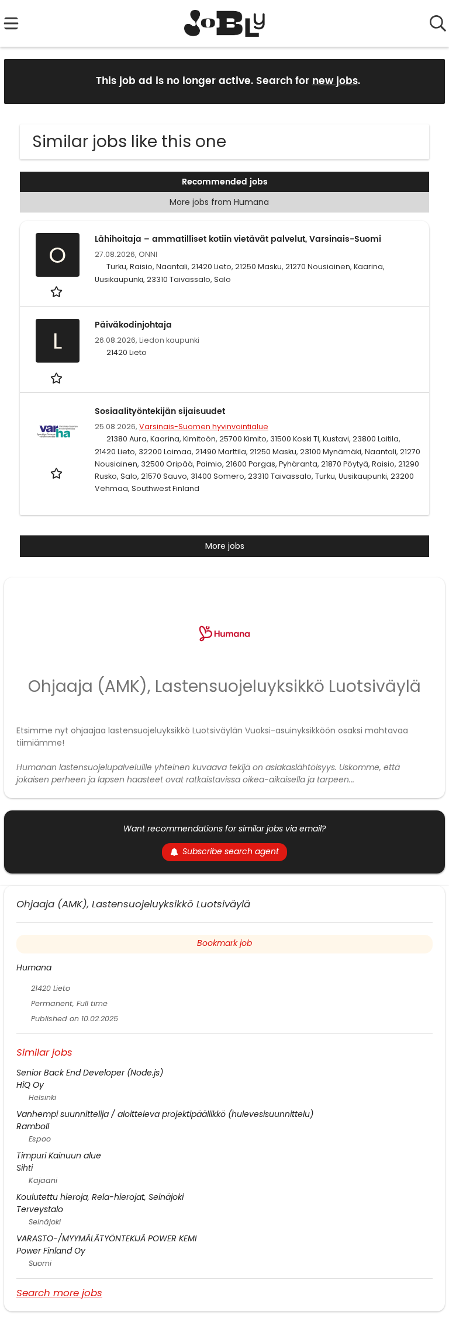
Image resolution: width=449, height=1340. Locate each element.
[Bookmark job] (57, 291)
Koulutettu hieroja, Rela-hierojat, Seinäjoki (100, 1197)
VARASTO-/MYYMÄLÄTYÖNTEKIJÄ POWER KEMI (106, 1238)
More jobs (224, 546)
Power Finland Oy (50, 1251)
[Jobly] (224, 23)
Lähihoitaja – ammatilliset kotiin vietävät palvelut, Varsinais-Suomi (238, 239)
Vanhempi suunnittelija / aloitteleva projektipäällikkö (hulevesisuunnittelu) (164, 1114)
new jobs (335, 81)
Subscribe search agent (230, 851)
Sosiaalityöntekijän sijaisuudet (160, 411)
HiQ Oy (30, 1085)
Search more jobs (59, 1292)
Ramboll (32, 1126)
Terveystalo (39, 1209)
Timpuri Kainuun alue (58, 1155)
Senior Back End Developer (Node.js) (89, 1072)
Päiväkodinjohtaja (133, 325)
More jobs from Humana (219, 202)
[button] (427, 81)
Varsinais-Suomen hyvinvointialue (203, 426)
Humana (33, 967)
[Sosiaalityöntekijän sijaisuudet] (57, 431)
